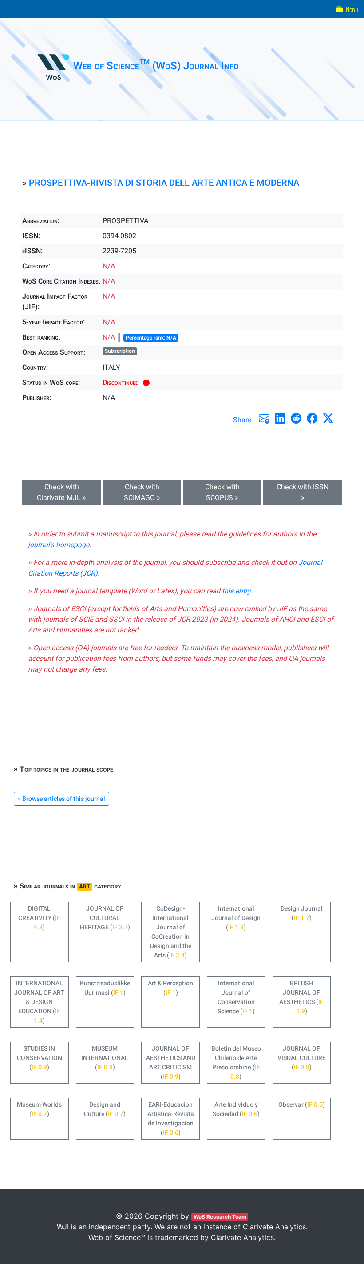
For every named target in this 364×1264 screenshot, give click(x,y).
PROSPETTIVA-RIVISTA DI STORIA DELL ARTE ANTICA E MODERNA (164, 182)
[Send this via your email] (264, 418)
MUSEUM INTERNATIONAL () (104, 1058)
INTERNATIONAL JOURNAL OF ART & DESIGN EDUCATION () (39, 1002)
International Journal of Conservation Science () (236, 997)
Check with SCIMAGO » (142, 492)
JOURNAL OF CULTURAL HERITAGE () (105, 918)
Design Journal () (302, 913)
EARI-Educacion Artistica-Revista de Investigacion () (170, 1118)
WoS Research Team (220, 1216)
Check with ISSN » (302, 492)
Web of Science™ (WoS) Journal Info (156, 66)
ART (84, 886)
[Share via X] (328, 418)
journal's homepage (58, 545)
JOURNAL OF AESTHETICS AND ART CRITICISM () (170, 1062)
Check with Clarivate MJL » (61, 492)
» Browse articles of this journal (61, 799)
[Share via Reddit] (296, 418)
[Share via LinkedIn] (280, 418)
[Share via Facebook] (312, 418)
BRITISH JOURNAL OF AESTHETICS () (301, 997)
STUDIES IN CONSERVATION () (39, 1058)
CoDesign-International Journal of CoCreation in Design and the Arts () (170, 932)
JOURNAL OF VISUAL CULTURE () (301, 1058)
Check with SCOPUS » (222, 492)
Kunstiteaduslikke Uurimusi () (105, 988)
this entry (236, 591)
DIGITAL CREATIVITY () (39, 918)
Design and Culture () (105, 1109)
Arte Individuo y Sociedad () (236, 1109)
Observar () (301, 1104)
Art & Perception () (170, 988)
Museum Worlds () (39, 1109)
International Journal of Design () (236, 918)
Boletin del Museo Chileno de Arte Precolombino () (236, 1062)
